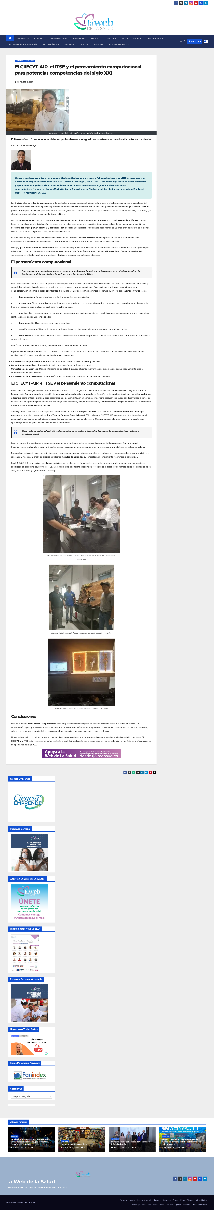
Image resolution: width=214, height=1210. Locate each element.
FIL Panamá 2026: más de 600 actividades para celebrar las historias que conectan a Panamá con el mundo (30, 1141)
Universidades (155, 38)
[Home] (10, 38)
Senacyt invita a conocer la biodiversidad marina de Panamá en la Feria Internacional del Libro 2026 (181, 1141)
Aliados (38, 38)
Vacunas (69, 44)
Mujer (124, 38)
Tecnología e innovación (23, 44)
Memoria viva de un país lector (75, 1144)
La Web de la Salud (30, 1182)
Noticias (98, 44)
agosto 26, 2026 (21, 1147)
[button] (185, 41)
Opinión (84, 44)
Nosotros (23, 38)
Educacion (79, 38)
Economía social (58, 38)
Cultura (111, 38)
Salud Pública (51, 44)
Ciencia (137, 38)
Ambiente (96, 38)
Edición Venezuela (119, 44)
